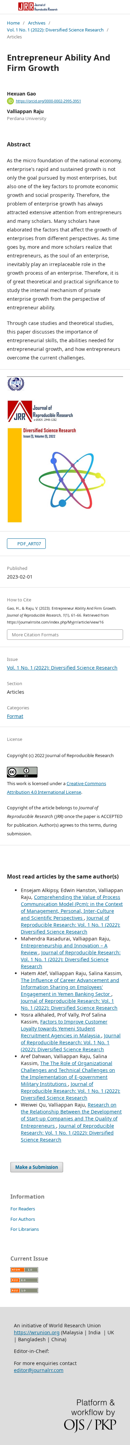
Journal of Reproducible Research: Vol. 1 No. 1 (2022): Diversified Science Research (70, 925)
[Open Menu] (7, 7)
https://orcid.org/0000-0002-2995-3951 (48, 101)
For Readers (22, 1209)
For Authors (22, 1219)
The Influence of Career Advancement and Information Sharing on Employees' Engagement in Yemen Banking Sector (70, 987)
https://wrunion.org (37, 1332)
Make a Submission (36, 1167)
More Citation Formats (35, 634)
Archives (36, 23)
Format (15, 716)
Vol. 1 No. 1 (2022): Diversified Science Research (55, 30)
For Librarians (24, 1229)
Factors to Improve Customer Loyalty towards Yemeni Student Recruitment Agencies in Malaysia (64, 1028)
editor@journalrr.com (38, 1370)
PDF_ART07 (28, 543)
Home (13, 23)
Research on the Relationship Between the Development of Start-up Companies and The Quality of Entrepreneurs (71, 1115)
